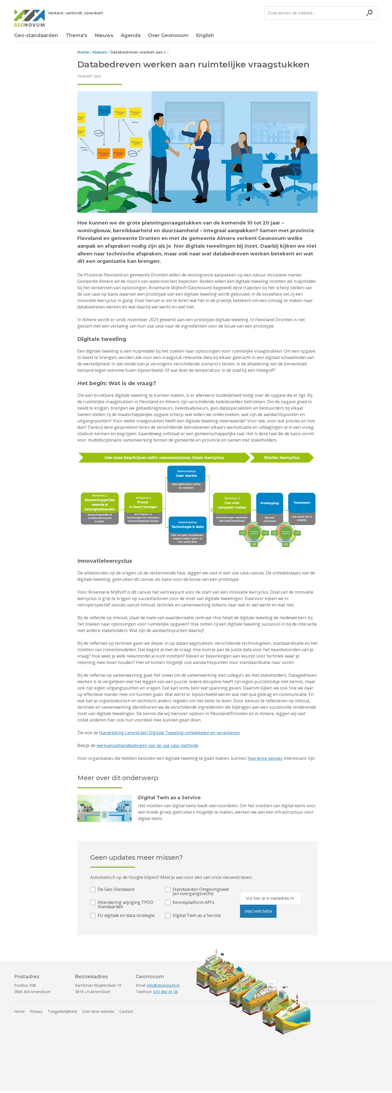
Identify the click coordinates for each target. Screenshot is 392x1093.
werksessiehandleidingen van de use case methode (147, 745)
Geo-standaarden (36, 35)
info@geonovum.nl (163, 985)
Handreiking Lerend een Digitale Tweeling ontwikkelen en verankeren (169, 733)
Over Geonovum (168, 35)
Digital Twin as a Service (197, 915)
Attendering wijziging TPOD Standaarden (125, 904)
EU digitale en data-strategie (126, 915)
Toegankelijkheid (62, 1011)
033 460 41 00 (165, 991)
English (205, 35)
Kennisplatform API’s (193, 902)
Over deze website (98, 1011)
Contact (126, 1011)
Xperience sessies (265, 758)
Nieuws (104, 35)
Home (19, 1011)
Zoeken (369, 13)
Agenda (131, 35)
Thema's (76, 35)
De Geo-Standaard (116, 889)
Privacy (36, 1011)
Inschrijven (258, 911)
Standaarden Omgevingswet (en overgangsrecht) (201, 891)
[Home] (29, 19)
